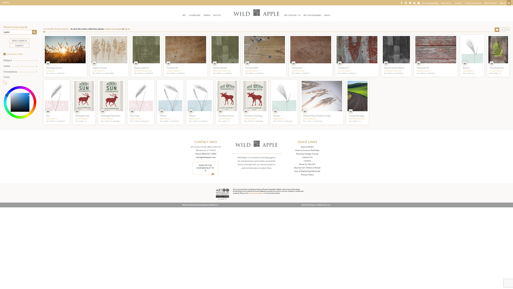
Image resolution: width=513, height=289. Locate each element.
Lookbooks (194, 15)
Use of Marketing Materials (307, 171)
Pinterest (410, 2)
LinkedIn (414, 2)
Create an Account (473, 3)
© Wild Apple (6, 4)
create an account (113, 29)
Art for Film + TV (292, 15)
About (327, 15)
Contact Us (307, 157)
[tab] (20, 60)
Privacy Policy (307, 174)
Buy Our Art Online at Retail (307, 167)
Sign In (502, 3)
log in (127, 29)
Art (184, 15)
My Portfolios (490, 3)
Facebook (401, 2)
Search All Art (307, 147)
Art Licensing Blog (430, 3)
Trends (206, 15)
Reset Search (19, 40)
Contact (458, 3)
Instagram (406, 2)
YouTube (419, 2)
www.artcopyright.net (256, 193)
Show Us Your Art (307, 164)
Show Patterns (15, 54)
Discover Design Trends (307, 154)
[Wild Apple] (256, 12)
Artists (217, 15)
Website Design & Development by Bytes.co (200, 205)
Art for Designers (312, 15)
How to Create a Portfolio (307, 150)
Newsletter (446, 3)
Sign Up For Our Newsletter (205, 168)
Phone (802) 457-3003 (205, 154)
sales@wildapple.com (206, 157)
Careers (307, 160)
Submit (19, 45)
